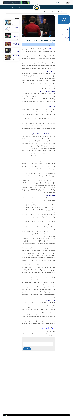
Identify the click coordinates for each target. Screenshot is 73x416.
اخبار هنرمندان (44, 331)
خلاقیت (64, 7)
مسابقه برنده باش (51, 335)
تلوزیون (45, 333)
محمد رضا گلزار (29, 333)
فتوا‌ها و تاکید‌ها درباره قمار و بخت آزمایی (64, 30)
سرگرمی (44, 7)
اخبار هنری (39, 331)
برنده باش (49, 333)
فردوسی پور (37, 333)
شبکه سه (41, 333)
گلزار (33, 333)
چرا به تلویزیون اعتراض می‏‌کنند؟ (64, 38)
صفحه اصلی (64, 11)
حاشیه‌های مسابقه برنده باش (64, 28)
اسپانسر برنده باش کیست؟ (65, 40)
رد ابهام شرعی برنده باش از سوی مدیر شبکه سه (64, 33)
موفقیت (68, 7)
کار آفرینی (59, 7)
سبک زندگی (49, 7)
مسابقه (25, 333)
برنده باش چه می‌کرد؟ (65, 37)
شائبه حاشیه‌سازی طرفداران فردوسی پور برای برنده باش (64, 35)
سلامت (54, 7)
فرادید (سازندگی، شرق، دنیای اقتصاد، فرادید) (45, 328)
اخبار (61, 11)
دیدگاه (51, 341)
